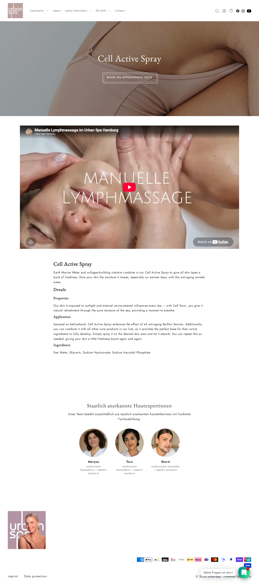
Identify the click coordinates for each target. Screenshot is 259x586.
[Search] (217, 10)
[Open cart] (231, 10)
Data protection (35, 576)
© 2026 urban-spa (208, 576)
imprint (13, 576)
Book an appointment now (129, 77)
